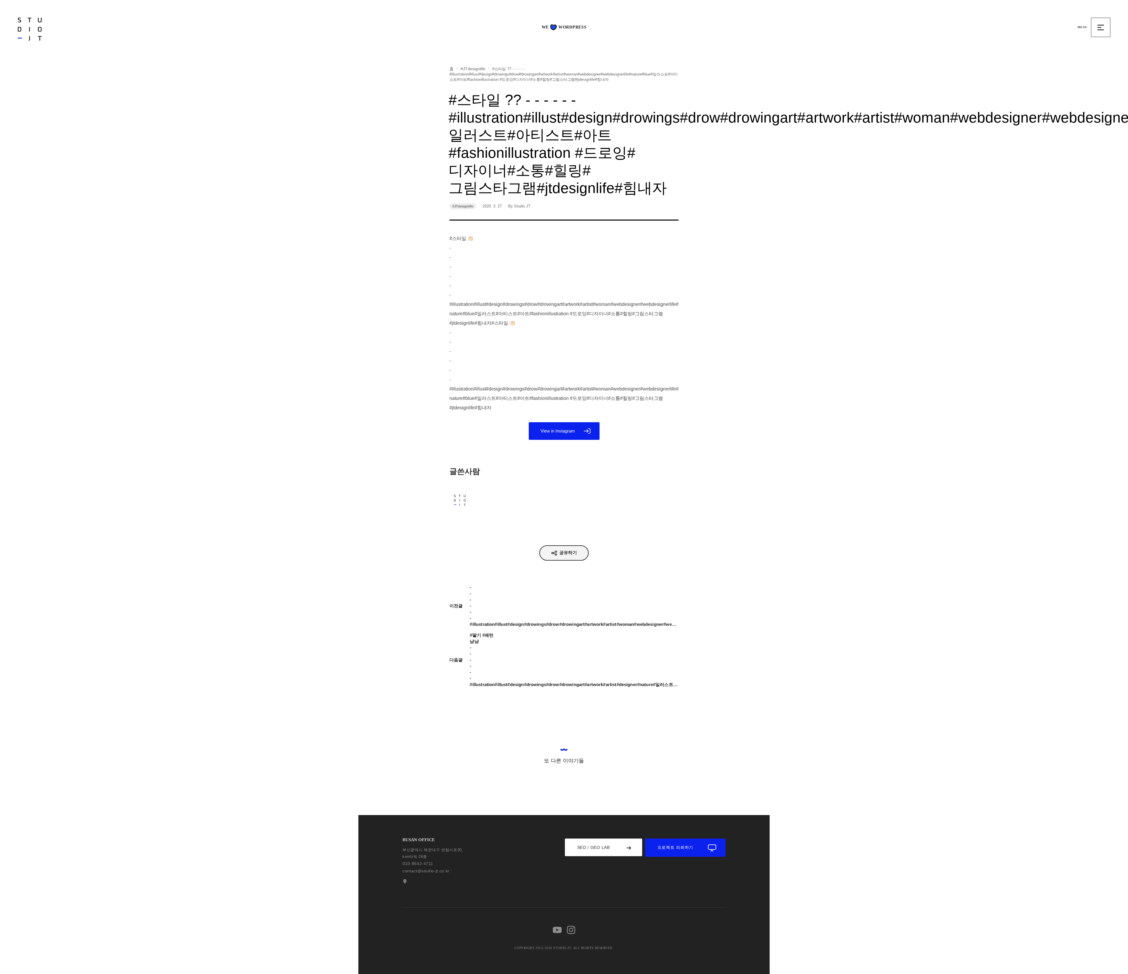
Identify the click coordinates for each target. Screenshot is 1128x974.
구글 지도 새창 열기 (404, 881)
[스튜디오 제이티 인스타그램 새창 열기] (571, 930)
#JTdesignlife (473, 68)
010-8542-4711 (417, 863)
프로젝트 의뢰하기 (675, 847)
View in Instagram (557, 430)
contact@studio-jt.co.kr (425, 871)
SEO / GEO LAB (593, 847)
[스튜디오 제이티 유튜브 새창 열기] (557, 930)
